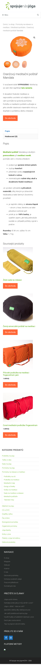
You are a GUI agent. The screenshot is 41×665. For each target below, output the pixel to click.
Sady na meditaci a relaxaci (13, 493)
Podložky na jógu (8, 456)
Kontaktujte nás (10, 586)
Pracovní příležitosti (11, 582)
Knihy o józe (6, 534)
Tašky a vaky (6, 460)
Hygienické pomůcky (9, 526)
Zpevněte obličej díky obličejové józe (17, 610)
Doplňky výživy (7, 514)
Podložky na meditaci (11, 480)
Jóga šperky (6, 530)
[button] (34, 37)
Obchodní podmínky (11, 575)
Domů (5, 24)
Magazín (7, 561)
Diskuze (7, 565)
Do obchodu (10, 118)
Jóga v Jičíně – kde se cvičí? (14, 606)
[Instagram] (11, 638)
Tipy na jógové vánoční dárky (14, 624)
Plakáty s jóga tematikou (11, 538)
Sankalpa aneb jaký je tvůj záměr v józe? (18, 603)
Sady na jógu (6, 464)
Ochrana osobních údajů (13, 579)
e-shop (11, 24)
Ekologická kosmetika (10, 522)
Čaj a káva (5, 518)
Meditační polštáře (18, 27)
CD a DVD (5, 510)
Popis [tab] (7, 131)
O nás (6, 572)
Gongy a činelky (9, 486)
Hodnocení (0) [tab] (11, 136)
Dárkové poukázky (8, 542)
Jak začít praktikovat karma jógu (15, 613)
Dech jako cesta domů (12, 620)
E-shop (6, 558)
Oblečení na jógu (8, 506)
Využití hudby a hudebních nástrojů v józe (19, 617)
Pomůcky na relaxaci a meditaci (13, 472)
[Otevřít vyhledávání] (38, 15)
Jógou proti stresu (10, 599)
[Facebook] (6, 638)
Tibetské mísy (9, 500)
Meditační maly (9, 483)
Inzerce (6, 568)
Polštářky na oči (10, 476)
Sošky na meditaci (10, 490)
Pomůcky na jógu (8, 468)
